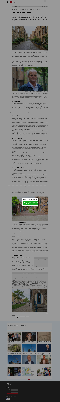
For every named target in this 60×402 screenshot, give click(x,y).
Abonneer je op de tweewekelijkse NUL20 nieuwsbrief (30, 203)
